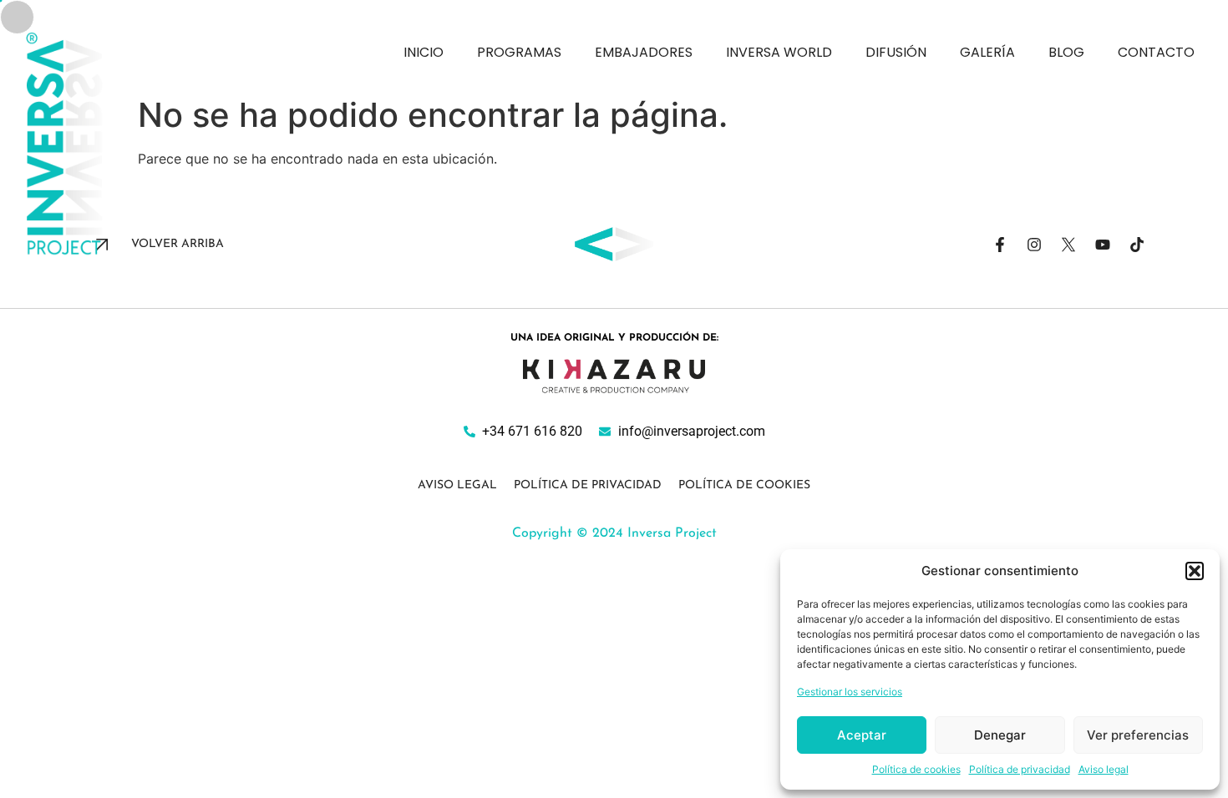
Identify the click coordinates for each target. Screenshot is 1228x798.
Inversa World (779, 52)
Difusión (895, 52)
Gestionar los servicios (849, 691)
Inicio (423, 52)
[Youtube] (1103, 245)
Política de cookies (916, 769)
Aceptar (861, 735)
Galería (987, 52)
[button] (1194, 571)
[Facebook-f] (1000, 245)
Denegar (1000, 735)
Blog (1066, 52)
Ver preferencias (1138, 735)
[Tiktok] (1137, 245)
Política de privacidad (1019, 769)
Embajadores (644, 52)
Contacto (1156, 52)
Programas (519, 52)
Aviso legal (1103, 769)
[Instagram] (1034, 245)
